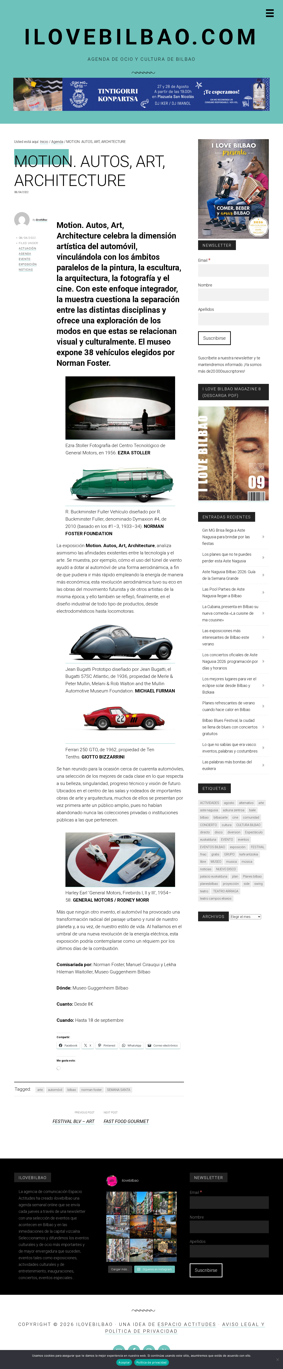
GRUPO (229, 854)
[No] (277, 1359)
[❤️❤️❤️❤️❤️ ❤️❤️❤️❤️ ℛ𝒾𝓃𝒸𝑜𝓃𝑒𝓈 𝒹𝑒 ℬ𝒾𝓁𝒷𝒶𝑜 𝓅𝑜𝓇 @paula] (141, 1250)
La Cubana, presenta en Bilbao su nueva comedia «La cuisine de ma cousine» (230, 613)
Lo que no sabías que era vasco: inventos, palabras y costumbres (230, 747)
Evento (25, 259)
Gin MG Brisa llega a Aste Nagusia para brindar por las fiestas (226, 537)
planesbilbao (209, 883)
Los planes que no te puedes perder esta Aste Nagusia (226, 557)
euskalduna (208, 839)
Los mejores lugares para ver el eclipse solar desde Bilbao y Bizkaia (229, 685)
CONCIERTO (208, 825)
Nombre (205, 285)
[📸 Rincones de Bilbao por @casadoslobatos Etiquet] (165, 1203)
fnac (203, 854)
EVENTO (227, 839)
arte (40, 1090)
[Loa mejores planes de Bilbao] (233, 237)
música (247, 861)
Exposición (28, 264)
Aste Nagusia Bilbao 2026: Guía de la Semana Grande (228, 575)
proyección (231, 883)
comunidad (251, 817)
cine (235, 817)
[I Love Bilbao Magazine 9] (233, 499)
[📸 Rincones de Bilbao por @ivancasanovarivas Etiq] (118, 1250)
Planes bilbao (252, 876)
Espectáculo (254, 832)
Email (204, 260)
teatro (204, 891)
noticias (205, 869)
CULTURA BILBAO (248, 825)
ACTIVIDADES (209, 803)
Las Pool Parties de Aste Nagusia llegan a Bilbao (223, 592)
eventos (243, 839)
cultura (226, 825)
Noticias (26, 269)
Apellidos (206, 309)
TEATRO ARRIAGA (225, 891)
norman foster (91, 1090)
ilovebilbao (41, 220)
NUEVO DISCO (226, 869)
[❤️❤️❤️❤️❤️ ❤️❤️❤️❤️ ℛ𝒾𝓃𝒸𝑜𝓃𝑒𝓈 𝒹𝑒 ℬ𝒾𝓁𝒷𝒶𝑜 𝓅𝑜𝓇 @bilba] (165, 1250)
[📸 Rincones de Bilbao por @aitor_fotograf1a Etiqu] (165, 1226)
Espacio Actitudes (187, 1324)
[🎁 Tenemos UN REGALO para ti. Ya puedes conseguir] (118, 1203)
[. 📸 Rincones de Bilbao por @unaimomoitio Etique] (141, 1226)
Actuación (27, 248)
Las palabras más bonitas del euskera (227, 765)
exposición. (238, 847)
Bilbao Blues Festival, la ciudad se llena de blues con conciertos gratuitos (230, 727)
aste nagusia (209, 810)
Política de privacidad (151, 1362)
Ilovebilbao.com (141, 37)
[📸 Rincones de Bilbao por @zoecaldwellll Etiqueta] (118, 1226)
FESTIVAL (257, 847)
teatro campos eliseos (215, 898)
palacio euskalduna (213, 876)
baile (252, 810)
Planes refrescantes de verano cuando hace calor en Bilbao (228, 706)
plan (235, 876)
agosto (229, 803)
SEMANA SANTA (118, 1090)
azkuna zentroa (233, 810)
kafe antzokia (248, 854)
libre (203, 861)
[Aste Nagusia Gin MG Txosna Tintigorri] (141, 110)
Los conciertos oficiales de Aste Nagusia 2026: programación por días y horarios (230, 661)
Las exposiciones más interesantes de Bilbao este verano (225, 637)
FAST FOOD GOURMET (126, 1121)
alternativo (246, 803)
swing (258, 883)
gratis (215, 854)
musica (231, 861)
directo (205, 832)
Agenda (25, 253)
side (246, 883)
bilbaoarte (221, 817)
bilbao (71, 1090)
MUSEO (216, 861)
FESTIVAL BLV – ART (73, 1121)
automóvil (55, 1090)
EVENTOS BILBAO (212, 847)
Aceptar (124, 1362)
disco (219, 832)
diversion (234, 832)
